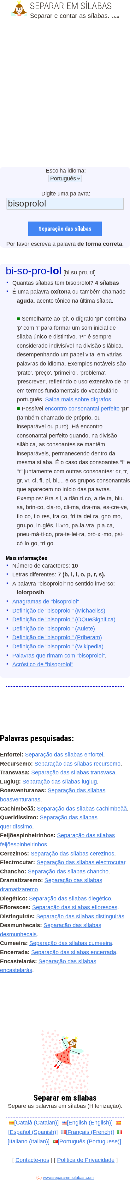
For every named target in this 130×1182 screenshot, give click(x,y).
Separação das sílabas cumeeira (70, 943)
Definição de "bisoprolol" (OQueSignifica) (63, 619)
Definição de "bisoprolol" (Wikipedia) (57, 646)
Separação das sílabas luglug (59, 781)
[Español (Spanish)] (33, 1132)
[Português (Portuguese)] (89, 1141)
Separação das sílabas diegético (70, 898)
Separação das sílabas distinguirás (80, 916)
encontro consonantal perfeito (82, 408)
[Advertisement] (65, 94)
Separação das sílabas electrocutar (81, 862)
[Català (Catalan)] (36, 1122)
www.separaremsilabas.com (68, 1177)
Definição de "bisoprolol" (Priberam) (57, 637)
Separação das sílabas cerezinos (72, 853)
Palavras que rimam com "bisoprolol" (58, 655)
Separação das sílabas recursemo (77, 764)
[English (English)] (90, 1122)
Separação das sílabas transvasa (73, 772)
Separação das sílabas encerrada (73, 952)
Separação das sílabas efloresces (74, 907)
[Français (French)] (90, 1132)
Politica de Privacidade (86, 1160)
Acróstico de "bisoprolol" (42, 664)
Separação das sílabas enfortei (64, 754)
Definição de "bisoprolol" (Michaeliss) (58, 610)
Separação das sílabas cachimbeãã (82, 808)
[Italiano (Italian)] (29, 1141)
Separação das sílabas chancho (68, 871)
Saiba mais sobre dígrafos (78, 399)
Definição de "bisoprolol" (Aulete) (53, 628)
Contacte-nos (32, 1160)
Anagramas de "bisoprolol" (45, 601)
